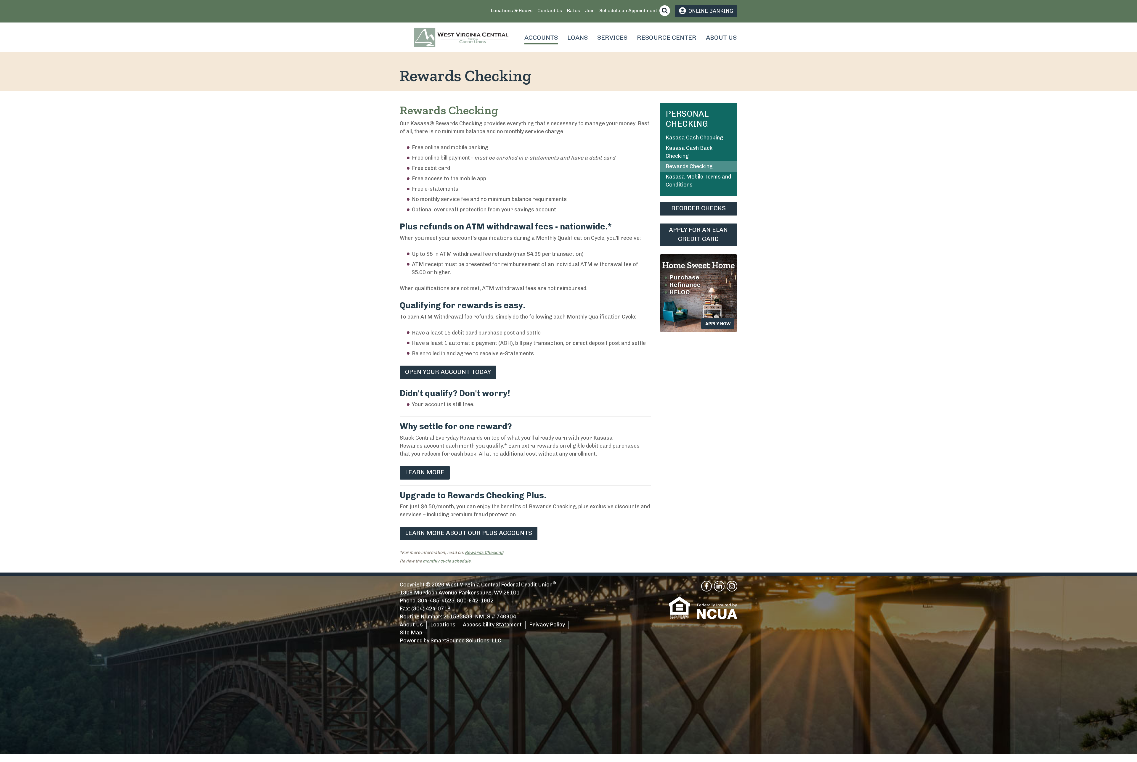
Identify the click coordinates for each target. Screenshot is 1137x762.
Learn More (424, 472)
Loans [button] (577, 37)
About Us (411, 624)
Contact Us (549, 10)
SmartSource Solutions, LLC (466, 640)
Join (590, 10)
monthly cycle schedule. (447, 561)
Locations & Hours (512, 10)
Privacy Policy (547, 624)
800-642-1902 (475, 600)
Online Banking (710, 11)
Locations (442, 624)
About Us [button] (721, 37)
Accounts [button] (541, 37)
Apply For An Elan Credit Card (698, 234)
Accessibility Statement (492, 624)
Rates (573, 10)
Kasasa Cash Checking (694, 137)
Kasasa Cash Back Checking (689, 152)
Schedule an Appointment (628, 10)
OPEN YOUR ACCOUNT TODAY (448, 371)
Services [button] (612, 37)
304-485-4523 (436, 600)
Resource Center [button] (666, 37)
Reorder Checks (698, 208)
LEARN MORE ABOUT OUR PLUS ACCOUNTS (468, 532)
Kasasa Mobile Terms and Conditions (698, 180)
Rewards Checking (484, 552)
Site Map (411, 632)
